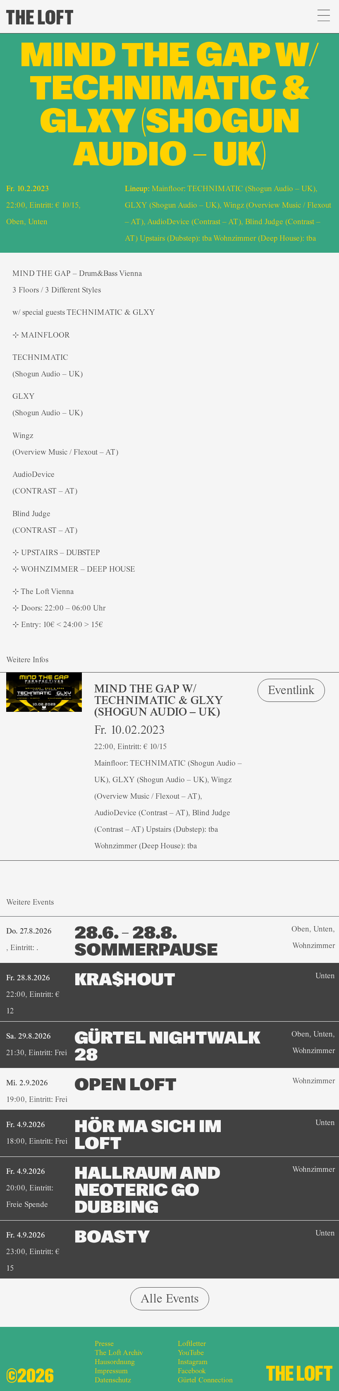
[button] (323, 16)
